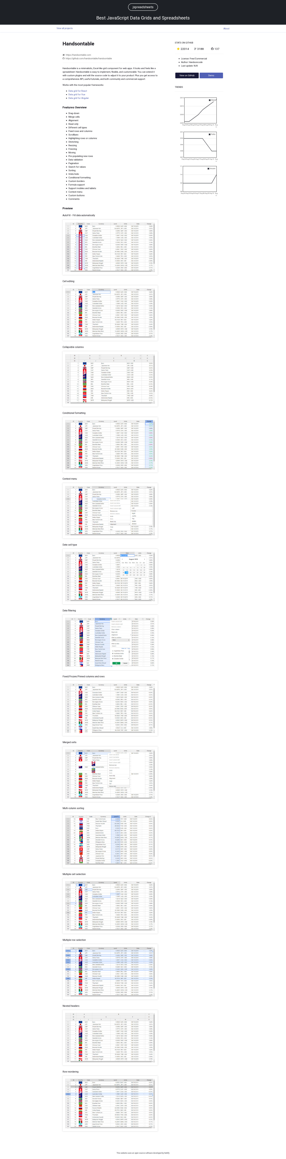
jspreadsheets (143, 7)
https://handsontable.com (78, 55)
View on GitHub (187, 75)
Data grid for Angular (79, 98)
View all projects (65, 28)
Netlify (167, 1153)
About (226, 28)
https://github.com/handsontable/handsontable (88, 58)
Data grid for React (78, 91)
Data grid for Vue (77, 94)
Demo (211, 75)
